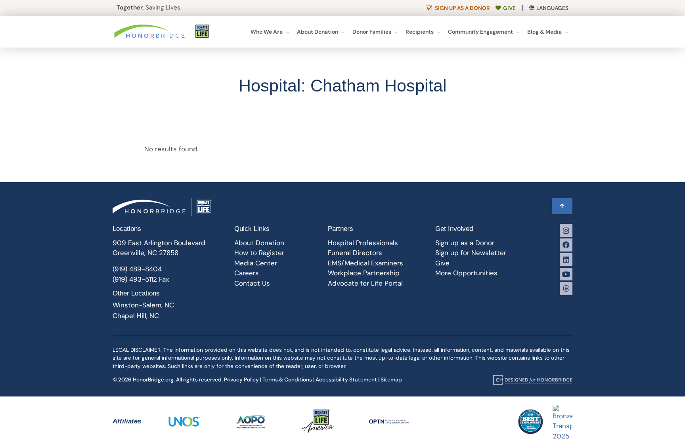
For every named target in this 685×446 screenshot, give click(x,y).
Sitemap (391, 379)
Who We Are (267, 31)
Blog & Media (544, 31)
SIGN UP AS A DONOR (462, 8)
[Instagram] (566, 230)
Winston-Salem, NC (143, 305)
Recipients (420, 31)
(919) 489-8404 (137, 269)
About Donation (317, 31)
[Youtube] (566, 274)
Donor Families (371, 31)
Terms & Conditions (287, 379)
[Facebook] (566, 244)
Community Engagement (480, 31)
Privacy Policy (241, 379)
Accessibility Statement (346, 379)
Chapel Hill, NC (136, 315)
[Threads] (566, 288)
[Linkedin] (566, 259)
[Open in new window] (532, 379)
